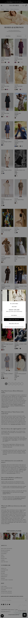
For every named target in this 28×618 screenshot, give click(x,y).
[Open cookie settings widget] (2, 615)
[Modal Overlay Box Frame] (14, 309)
